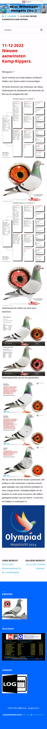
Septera (26, 715)
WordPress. (38, 715)
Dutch (28, 2)
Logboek (12, 16)
